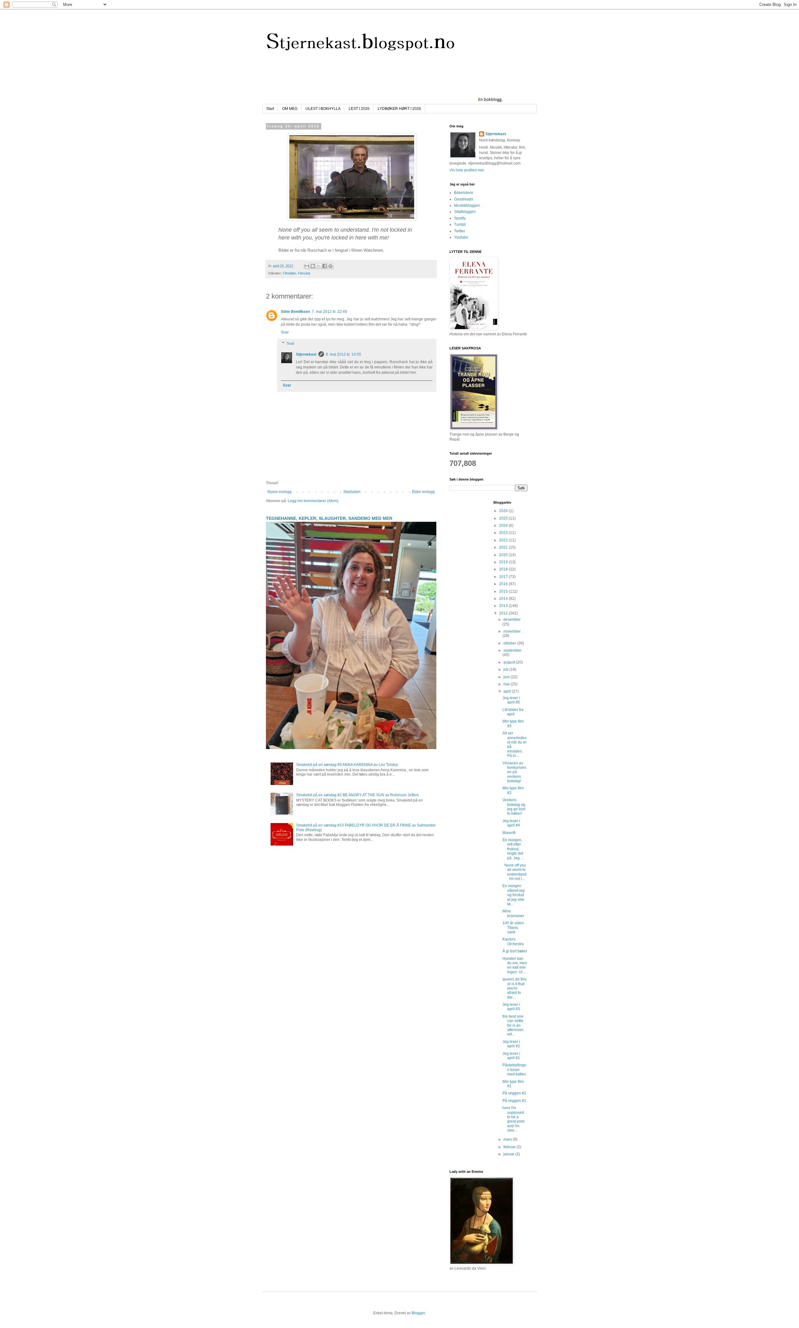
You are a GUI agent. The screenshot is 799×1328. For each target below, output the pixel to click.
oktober (510, 643)
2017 (504, 577)
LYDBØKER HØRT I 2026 (399, 108)
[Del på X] (319, 266)
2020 (504, 555)
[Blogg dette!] (313, 266)
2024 (504, 525)
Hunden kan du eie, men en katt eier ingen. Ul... (514, 965)
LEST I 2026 (359, 108)
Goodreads (463, 199)
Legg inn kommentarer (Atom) (313, 501)
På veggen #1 (514, 1100)
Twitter (459, 231)
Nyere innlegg (279, 492)
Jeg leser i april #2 (511, 1043)
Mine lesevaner (513, 913)
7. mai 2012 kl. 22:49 (329, 311)
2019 (504, 562)
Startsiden (351, 492)
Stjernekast (306, 354)
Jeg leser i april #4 (511, 823)
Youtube (461, 237)
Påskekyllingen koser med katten (514, 1069)
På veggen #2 (514, 1093)
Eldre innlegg (423, 492)
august (509, 662)
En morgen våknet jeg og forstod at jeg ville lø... (513, 895)
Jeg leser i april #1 (511, 1055)
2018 (504, 569)
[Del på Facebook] (324, 266)
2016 (504, 584)
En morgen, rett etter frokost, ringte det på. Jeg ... (512, 849)
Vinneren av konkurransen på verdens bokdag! (514, 772)
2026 (504, 511)
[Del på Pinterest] (330, 266)
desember (512, 619)
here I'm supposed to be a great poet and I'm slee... (513, 1119)
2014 (504, 598)
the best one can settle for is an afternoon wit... (512, 1025)
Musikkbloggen (467, 205)
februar (510, 1147)
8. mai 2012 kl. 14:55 (343, 354)
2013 (504, 606)
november (512, 631)
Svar (285, 332)
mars (508, 1139)
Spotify (460, 218)
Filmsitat (304, 273)
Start (270, 108)
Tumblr (460, 224)
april (507, 691)
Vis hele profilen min (466, 170)
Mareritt (508, 833)
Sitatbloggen (465, 212)
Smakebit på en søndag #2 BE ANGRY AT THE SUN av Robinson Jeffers (357, 795)
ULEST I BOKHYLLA (323, 108)
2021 (504, 547)
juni (507, 677)
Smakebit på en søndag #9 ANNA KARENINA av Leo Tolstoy (347, 765)
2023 (504, 533)
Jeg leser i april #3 (511, 1006)
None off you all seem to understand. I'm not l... (514, 872)
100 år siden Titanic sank (513, 927)
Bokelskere (463, 192)
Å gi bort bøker (514, 951)
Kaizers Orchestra (513, 941)
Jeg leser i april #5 (511, 700)
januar (509, 1154)
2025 (504, 518)
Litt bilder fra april (512, 712)
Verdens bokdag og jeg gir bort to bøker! (513, 807)
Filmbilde (289, 273)
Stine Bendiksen (295, 311)
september (512, 650)
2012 (504, 613)
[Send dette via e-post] (307, 266)
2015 (504, 591)
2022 (504, 540)
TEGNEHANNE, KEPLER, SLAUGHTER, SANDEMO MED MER (329, 518)
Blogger (418, 1313)
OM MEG (289, 108)
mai (507, 684)
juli (506, 669)
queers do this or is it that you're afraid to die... (514, 988)
